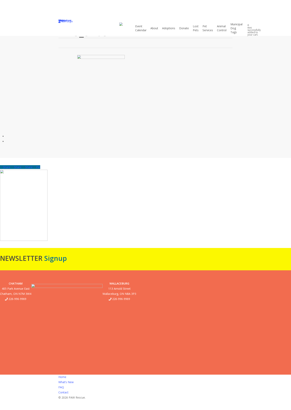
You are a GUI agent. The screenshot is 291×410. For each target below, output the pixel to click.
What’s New (66, 382)
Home (62, 377)
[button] (145, 407)
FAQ (61, 387)
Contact (63, 392)
